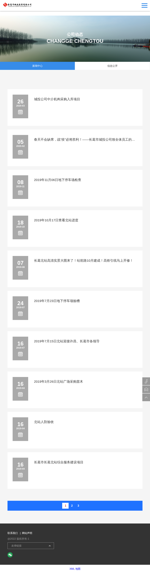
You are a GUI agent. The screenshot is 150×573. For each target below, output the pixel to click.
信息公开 (112, 65)
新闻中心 (37, 65)
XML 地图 (75, 568)
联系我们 (14, 533)
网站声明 (27, 533)
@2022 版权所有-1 (18, 538)
